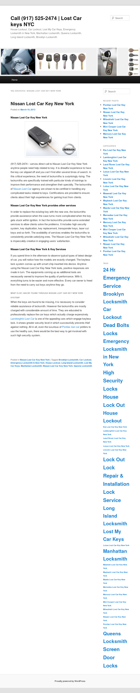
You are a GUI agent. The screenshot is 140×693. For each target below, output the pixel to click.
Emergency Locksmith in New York (28, 362)
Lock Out (114, 459)
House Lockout (53, 362)
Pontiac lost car (70, 327)
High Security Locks (113, 380)
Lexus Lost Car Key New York (116, 446)
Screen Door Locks (111, 657)
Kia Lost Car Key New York (115, 427)
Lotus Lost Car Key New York (116, 545)
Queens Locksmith (83, 365)
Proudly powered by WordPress (70, 681)
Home (14, 79)
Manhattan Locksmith (31, 365)
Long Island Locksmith (72, 362)
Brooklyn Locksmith (68, 359)
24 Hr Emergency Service (116, 277)
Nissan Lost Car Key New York (42, 103)
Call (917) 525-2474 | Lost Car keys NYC (46, 21)
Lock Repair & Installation (116, 475)
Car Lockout (85, 359)
